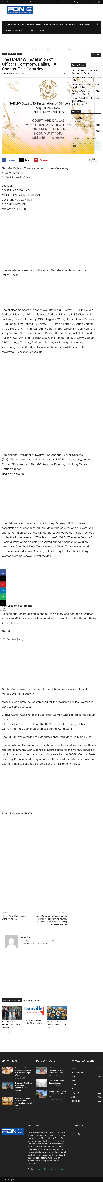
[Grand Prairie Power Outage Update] (41, 1083)
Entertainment (85, 24)
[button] (98, 24)
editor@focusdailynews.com (50, 1169)
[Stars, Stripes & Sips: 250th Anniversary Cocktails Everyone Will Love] (7, 1101)
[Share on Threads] (3, 603)
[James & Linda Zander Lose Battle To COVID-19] (41, 1094)
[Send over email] (3, 596)
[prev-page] (3, 1032)
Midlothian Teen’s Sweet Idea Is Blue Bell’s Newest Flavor (56, 1070)
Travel (38, 24)
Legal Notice (30, 31)
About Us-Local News (20, 2)
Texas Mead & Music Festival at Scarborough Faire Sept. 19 (11, 1024)
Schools (47, 24)
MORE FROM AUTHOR (32, 1001)
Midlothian (20, 50)
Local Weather (27, 24)
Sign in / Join (6, 2)
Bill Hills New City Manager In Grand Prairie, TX (14, 917)
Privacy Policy (73, 2)
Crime (55, 24)
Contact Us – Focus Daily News (55, 2)
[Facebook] (95, 2)
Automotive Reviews (14, 31)
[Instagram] (99, 2)
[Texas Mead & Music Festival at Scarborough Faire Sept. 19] (12, 1013)
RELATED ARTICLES (11, 1001)
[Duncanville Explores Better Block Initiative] (34, 1012)
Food (41, 31)
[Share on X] (3, 578)
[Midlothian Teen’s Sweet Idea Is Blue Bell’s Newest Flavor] (41, 1070)
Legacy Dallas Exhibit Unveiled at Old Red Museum (86, 99)
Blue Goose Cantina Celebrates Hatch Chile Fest (56, 1024)
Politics (63, 24)
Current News (11, 24)
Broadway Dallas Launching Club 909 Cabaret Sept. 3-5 (86, 92)
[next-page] (8, 1032)
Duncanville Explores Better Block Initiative (86, 78)
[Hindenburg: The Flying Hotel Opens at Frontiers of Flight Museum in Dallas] (7, 1085)
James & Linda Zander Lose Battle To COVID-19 (57, 1094)
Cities (11, 50)
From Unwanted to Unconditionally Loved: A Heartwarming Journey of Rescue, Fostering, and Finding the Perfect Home (51, 920)
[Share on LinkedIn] (3, 590)
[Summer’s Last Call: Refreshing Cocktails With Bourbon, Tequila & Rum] (7, 1070)
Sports (72, 24)
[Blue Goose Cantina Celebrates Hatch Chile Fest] (57, 1013)
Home (4, 50)
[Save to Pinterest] (3, 584)
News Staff (8, 73)
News (19, 54)
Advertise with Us (36, 2)
